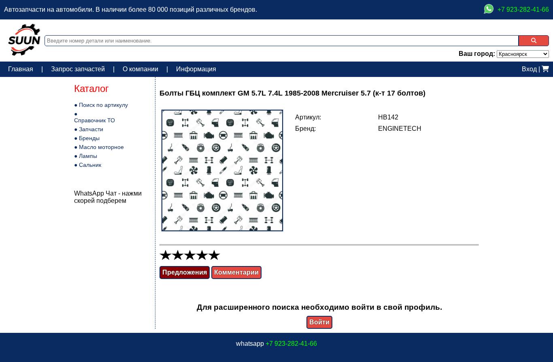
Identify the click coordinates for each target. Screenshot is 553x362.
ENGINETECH (399, 128)
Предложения (184, 272)
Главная (20, 69)
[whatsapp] (489, 9)
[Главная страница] (24, 53)
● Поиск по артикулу (101, 105)
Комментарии (236, 272)
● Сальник (87, 165)
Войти (319, 322)
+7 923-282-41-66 (291, 343)
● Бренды (87, 138)
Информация (196, 69)
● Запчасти (88, 129)
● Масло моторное (99, 147)
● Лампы (85, 156)
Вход (529, 69)
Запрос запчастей (78, 69)
